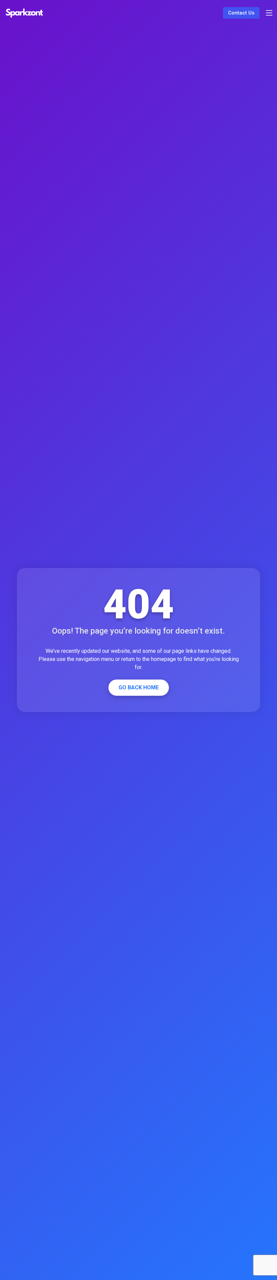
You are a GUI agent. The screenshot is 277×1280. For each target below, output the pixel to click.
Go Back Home (139, 687)
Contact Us (241, 13)
